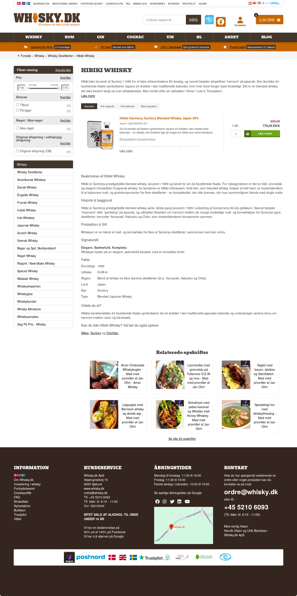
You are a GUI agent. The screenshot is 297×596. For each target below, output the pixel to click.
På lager (26, 110)
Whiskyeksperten (29, 286)
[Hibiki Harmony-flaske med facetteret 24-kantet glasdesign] (100, 151)
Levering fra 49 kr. (42, 47)
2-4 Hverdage (62, 47)
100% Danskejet (171, 47)
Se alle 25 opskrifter (182, 438)
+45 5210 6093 (246, 507)
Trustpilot (189, 3)
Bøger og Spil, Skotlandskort (36, 248)
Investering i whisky (65, 3)
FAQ (128, 3)
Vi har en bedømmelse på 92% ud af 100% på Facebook (104, 529)
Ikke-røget (27, 128)
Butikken (173, 3)
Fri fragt (106, 47)
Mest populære (149, 106)
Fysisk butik (237, 47)
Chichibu (112, 333)
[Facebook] (221, 21)
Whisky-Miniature (29, 309)
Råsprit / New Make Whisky (36, 263)
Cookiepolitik (114, 3)
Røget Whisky (26, 256)
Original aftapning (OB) (36, 150)
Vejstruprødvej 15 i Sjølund (261, 47)
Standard (89, 106)
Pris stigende (107, 106)
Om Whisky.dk (41, 3)
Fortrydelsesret (92, 3)
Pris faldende (127, 106)
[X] (172, 503)
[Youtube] (187, 503)
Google (197, 493)
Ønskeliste (140, 3)
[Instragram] (165, 503)
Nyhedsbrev (157, 3)
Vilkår (203, 3)
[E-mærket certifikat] (209, 19)
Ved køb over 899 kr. (123, 47)
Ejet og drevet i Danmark (196, 47)
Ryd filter (65, 77)
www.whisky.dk (94, 488)
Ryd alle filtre (63, 70)
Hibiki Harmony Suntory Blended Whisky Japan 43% (159, 118)
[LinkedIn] (180, 503)
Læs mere (88, 95)
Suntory (95, 333)
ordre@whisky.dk (95, 493)
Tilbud (24, 104)
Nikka (85, 333)
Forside (26, 55)
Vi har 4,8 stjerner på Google (104, 536)
